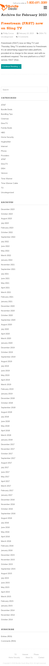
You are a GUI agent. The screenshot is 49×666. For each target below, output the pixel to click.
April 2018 (5, 430)
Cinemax (5, 118)
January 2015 (6, 605)
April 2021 (5, 287)
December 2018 (8, 398)
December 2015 (8, 555)
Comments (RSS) (8, 641)
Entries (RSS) (6, 636)
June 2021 (5, 278)
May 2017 (5, 476)
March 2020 (6, 338)
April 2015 (5, 592)
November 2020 (8, 310)
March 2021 (6, 292)
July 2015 (5, 578)
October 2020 (7, 315)
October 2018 (7, 403)
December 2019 (8, 347)
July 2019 (5, 366)
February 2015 (7, 601)
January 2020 (6, 343)
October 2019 (7, 352)
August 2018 (6, 412)
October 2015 (7, 564)
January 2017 (6, 495)
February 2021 (7, 297)
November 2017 (8, 449)
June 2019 (5, 370)
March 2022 (6, 255)
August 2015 (6, 573)
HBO (3, 132)
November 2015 (8, 559)
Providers (5, 155)
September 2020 (8, 320)
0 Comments (23, 37)
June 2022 (5, 246)
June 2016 (5, 527)
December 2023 (8, 209)
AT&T (3, 105)
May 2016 (5, 532)
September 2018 (8, 407)
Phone (4, 151)
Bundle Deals (6, 109)
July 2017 (5, 467)
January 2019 (6, 393)
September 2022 (8, 237)
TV (45, 33)
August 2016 (6, 518)
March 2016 (6, 541)
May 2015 (5, 587)
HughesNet (6, 142)
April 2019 (5, 380)
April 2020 (5, 334)
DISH (41, 33)
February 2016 (7, 546)
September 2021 (8, 269)
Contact (41, 657)
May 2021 (5, 283)
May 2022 (5, 251)
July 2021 (5, 274)
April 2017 (5, 481)
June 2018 (5, 421)
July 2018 (5, 417)
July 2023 (5, 223)
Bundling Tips (7, 114)
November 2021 (8, 264)
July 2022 (5, 241)
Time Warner (6, 178)
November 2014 (8, 615)
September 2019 (8, 357)
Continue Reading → (11, 66)
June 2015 (5, 582)
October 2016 (7, 509)
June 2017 (5, 472)
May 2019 (5, 375)
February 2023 (7, 228)
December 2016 (8, 499)
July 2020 (5, 329)
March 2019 (6, 384)
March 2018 (6, 435)
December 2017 (8, 444)
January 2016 (6, 550)
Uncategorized (7, 37)
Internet (4, 146)
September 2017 (8, 458)
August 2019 (6, 361)
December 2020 (8, 306)
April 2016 (5, 536)
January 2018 (6, 440)
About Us (29, 657)
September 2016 (8, 513)
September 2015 (8, 569)
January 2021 (6, 301)
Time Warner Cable (9, 183)
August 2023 (6, 218)
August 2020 (6, 324)
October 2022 (7, 232)
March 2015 (6, 596)
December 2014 (8, 610)
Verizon (4, 173)
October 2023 (7, 214)
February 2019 (7, 389)
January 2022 (6, 260)
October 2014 (7, 619)
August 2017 (6, 463)
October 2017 (7, 453)
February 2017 (7, 490)
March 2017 (6, 486)
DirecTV (4, 123)
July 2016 (5, 523)
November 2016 (8, 504)
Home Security (7, 137)
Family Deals (6, 128)
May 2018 (5, 426)
